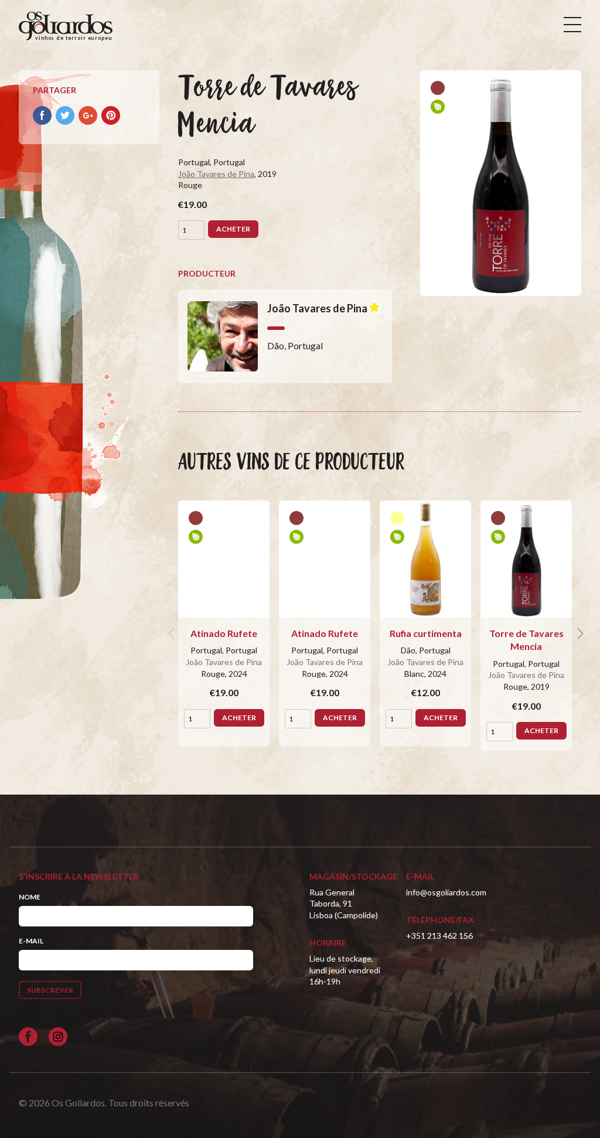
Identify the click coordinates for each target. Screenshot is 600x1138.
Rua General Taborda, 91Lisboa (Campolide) (343, 903)
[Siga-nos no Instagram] (58, 1036)
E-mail (31, 940)
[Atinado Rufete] (224, 559)
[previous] (173, 633)
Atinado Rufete (223, 633)
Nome (29, 896)
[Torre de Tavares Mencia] (526, 559)
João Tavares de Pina (216, 174)
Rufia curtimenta (426, 633)
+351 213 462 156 (439, 936)
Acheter (233, 228)
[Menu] (572, 24)
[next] (579, 633)
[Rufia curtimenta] (425, 559)
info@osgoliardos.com (446, 892)
